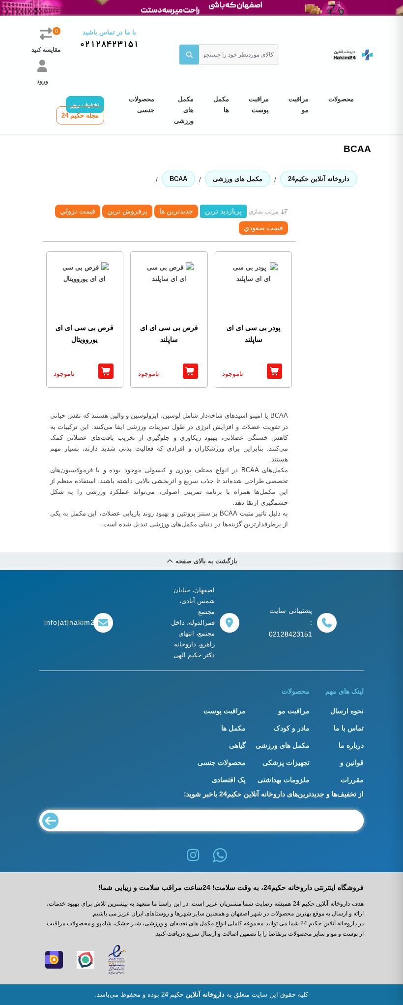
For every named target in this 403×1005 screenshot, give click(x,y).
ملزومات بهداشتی (284, 780)
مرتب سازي (263, 211)
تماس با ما (349, 728)
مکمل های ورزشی (184, 109)
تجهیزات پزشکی (286, 762)
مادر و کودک (292, 728)
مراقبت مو (298, 104)
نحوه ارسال (347, 711)
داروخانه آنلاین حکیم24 (318, 179)
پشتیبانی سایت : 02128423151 (290, 622)
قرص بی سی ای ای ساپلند (169, 333)
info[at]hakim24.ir (66, 622)
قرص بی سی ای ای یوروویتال (85, 333)
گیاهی (237, 745)
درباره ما (351, 745)
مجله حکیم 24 (80, 115)
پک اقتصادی (229, 780)
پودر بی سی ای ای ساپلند (254, 333)
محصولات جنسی (141, 104)
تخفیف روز (85, 104)
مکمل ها (221, 104)
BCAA (178, 179)
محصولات (341, 99)
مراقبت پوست (259, 104)
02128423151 (109, 44)
